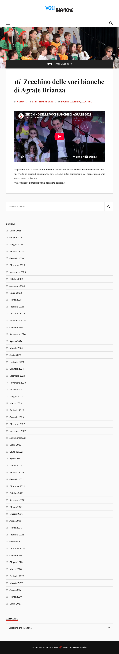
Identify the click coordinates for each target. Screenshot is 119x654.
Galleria (75, 102)
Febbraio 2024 (16, 361)
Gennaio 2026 (16, 258)
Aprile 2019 (15, 589)
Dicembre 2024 (17, 313)
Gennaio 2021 (16, 541)
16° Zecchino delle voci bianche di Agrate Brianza (59, 85)
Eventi (65, 102)
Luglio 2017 (15, 603)
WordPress (52, 647)
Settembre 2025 (17, 285)
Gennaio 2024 (16, 368)
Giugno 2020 (15, 562)
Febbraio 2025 (16, 306)
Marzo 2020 (15, 569)
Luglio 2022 (15, 444)
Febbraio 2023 (16, 410)
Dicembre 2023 (17, 375)
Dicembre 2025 (17, 265)
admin (20, 102)
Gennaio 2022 (16, 479)
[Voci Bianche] (59, 9)
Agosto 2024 (15, 341)
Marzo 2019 (15, 596)
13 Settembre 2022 (42, 102)
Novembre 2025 (17, 272)
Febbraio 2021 (16, 534)
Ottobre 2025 (16, 278)
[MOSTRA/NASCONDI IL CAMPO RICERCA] (111, 23)
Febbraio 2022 (16, 472)
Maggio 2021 (16, 513)
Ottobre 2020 (16, 555)
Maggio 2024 (16, 348)
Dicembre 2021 (17, 486)
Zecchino (86, 102)
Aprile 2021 (15, 520)
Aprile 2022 (15, 458)
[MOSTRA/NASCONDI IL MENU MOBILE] (8, 23)
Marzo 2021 (15, 527)
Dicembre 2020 (17, 548)
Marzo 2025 (15, 299)
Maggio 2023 (16, 396)
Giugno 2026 (15, 237)
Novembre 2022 (17, 431)
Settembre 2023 (17, 389)
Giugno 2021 (15, 507)
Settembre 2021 (17, 500)
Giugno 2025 (15, 292)
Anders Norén (79, 647)
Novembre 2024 (17, 320)
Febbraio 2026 (16, 251)
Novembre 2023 (17, 382)
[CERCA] (108, 206)
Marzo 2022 (15, 465)
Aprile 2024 (15, 354)
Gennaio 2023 (16, 417)
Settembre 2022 (17, 437)
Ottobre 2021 (16, 493)
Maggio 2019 (16, 582)
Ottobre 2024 (16, 327)
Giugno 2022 (15, 451)
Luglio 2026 (15, 230)
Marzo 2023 (15, 403)
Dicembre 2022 (17, 424)
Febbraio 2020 (16, 576)
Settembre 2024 (17, 334)
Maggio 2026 (16, 244)
